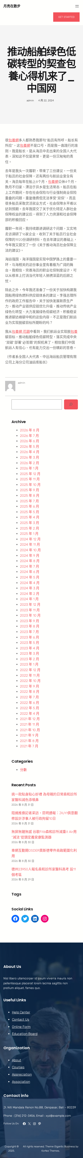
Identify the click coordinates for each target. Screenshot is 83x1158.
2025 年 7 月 (29, 501)
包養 (74, 332)
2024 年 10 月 (30, 550)
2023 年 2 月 (29, 659)
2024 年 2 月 (29, 594)
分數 (23, 770)
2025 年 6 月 (29, 506)
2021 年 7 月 (29, 746)
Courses (18, 1067)
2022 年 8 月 (29, 692)
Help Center (21, 1012)
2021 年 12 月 (30, 719)
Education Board (24, 1034)
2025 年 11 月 (30, 479)
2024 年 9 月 (29, 556)
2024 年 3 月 (29, 588)
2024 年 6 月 (29, 572)
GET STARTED (66, 17)
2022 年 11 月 (30, 675)
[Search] (71, 404)
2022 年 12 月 (30, 670)
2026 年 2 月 (29, 463)
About (16, 1060)
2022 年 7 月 (29, 697)
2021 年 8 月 (29, 741)
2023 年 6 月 (29, 637)
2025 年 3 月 (29, 523)
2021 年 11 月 (29, 724)
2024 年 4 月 (30, 583)
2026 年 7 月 (29, 436)
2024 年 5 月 (29, 577)
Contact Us (20, 1019)
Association (21, 1082)
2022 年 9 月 (29, 686)
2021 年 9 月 (29, 735)
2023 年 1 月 (29, 664)
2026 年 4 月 (29, 452)
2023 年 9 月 (29, 621)
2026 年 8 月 (29, 430)
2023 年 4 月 (29, 648)
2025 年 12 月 (30, 474)
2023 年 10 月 (30, 615)
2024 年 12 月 (30, 539)
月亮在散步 (11, 6)
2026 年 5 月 (29, 447)
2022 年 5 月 (29, 708)
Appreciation (22, 1074)
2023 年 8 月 (29, 626)
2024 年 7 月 (29, 566)
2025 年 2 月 (29, 528)
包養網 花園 (21, 332)
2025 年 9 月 (29, 490)
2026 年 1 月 (29, 468)
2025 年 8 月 (29, 496)
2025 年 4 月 (29, 517)
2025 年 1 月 (29, 534)
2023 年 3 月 (29, 653)
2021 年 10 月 (30, 730)
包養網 (14, 140)
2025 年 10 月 (30, 485)
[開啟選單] (77, 6)
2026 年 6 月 (29, 441)
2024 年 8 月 (30, 561)
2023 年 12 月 (30, 605)
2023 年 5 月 (29, 643)
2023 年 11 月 (30, 610)
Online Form (21, 1027)
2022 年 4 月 (29, 714)
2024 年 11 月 (30, 544)
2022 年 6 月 (29, 703)
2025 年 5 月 (29, 512)
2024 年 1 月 (29, 599)
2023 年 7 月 (29, 632)
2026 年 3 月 (29, 457)
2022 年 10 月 (30, 681)
